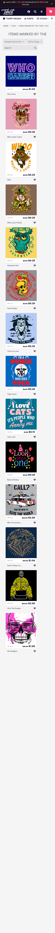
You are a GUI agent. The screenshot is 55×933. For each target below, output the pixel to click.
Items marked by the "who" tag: (34, 26)
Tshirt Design (13, 18)
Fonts (30, 18)
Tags (13, 26)
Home (5, 26)
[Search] (35, 47)
